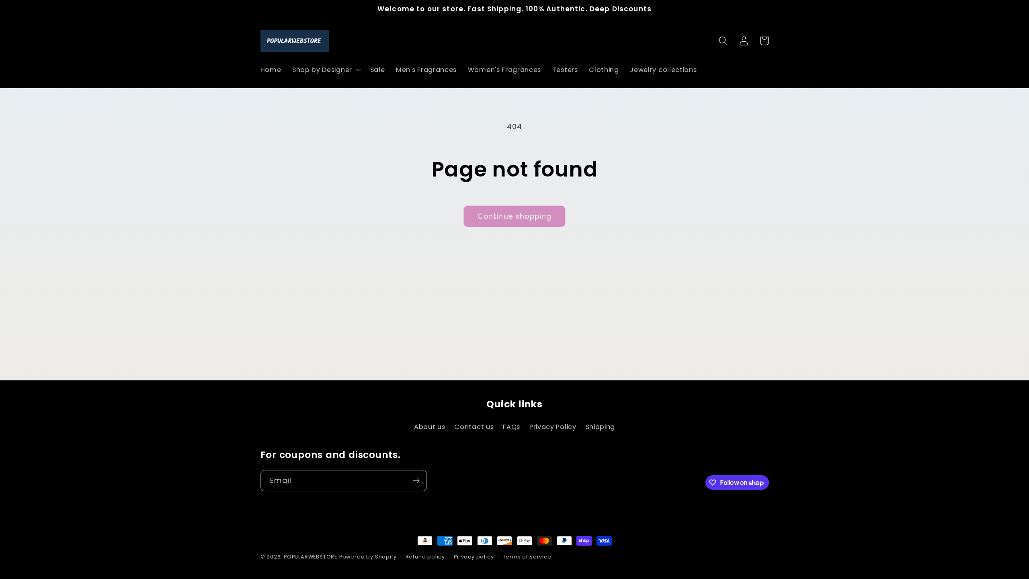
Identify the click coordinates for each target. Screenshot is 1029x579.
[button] (326, 70)
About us (429, 426)
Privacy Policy (552, 426)
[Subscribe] (416, 481)
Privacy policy (474, 556)
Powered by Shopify (368, 556)
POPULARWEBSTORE (310, 556)
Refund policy (425, 556)
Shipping (600, 426)
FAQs (511, 426)
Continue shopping (515, 216)
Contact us (474, 426)
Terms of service (527, 556)
